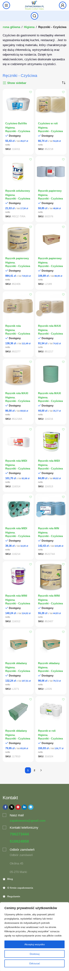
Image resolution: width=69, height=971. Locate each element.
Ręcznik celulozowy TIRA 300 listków (17, 192)
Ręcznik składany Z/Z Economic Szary (50, 665)
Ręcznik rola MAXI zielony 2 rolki (49, 395)
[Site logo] (34, 5)
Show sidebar (16, 83)
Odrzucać (34, 963)
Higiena (29, 27)
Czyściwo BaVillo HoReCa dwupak (16, 125)
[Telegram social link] (30, 807)
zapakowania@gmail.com (27, 820)
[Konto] (62, 5)
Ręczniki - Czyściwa (17, 131)
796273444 (19, 834)
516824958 (19, 841)
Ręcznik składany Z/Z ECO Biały (16, 665)
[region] (34, 936)
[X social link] (11, 807)
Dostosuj (34, 953)
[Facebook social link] (5, 807)
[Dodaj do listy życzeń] (30, 92)
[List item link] (34, 879)
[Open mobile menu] (6, 5)
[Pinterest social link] (18, 807)
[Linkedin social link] (24, 807)
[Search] (34, 15)
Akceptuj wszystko (34, 944)
